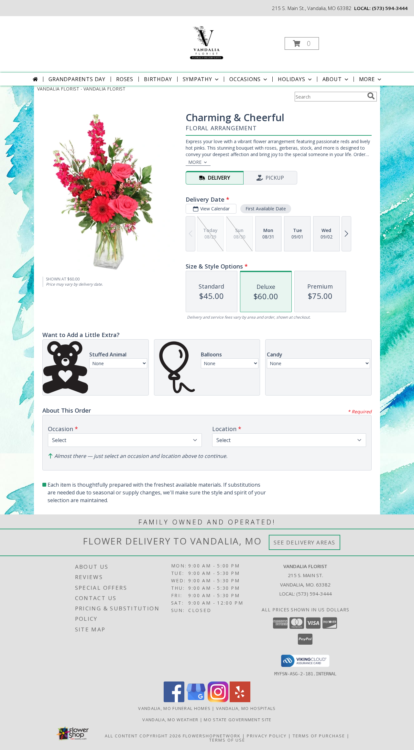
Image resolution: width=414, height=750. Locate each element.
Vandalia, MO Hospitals (246, 708)
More (367, 79)
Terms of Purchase (319, 736)
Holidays (291, 79)
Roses (124, 79)
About (332, 79)
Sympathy (197, 79)
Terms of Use (227, 740)
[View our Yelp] (240, 700)
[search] (370, 96)
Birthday (158, 79)
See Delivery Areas (304, 542)
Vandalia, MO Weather (170, 720)
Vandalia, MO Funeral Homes (174, 708)
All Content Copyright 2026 (143, 736)
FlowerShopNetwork (212, 736)
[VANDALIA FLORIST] (206, 41)
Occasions (245, 79)
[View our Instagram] (218, 700)
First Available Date (265, 209)
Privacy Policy (267, 736)
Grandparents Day (77, 79)
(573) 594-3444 (390, 8)
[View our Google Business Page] (196, 700)
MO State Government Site (237, 720)
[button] (302, 43)
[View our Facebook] (174, 700)
